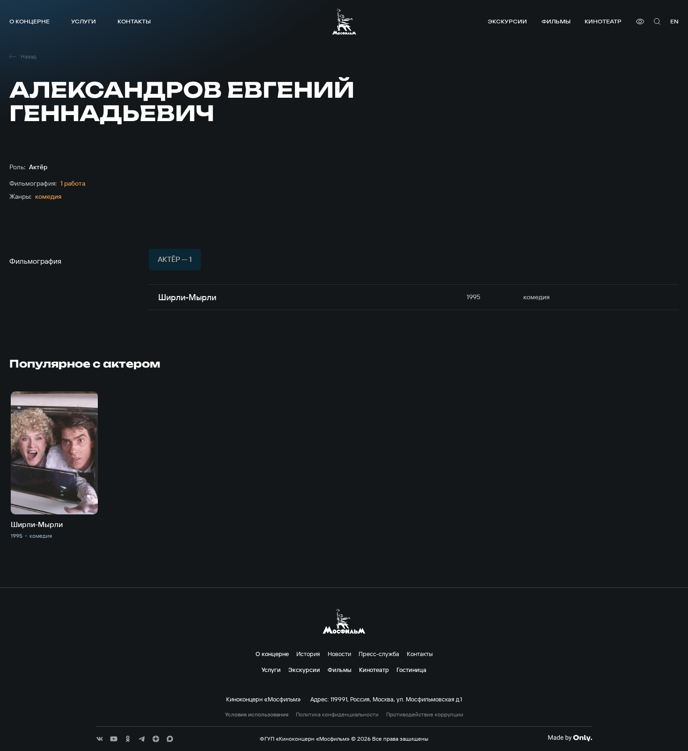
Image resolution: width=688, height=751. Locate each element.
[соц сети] (99, 739)
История (308, 653)
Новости (339, 653)
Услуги (83, 21)
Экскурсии (507, 21)
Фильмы (556, 21)
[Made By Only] (570, 738)
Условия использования (256, 714)
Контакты (134, 21)
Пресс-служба (379, 653)
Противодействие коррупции (424, 714)
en (674, 21)
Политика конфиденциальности (337, 714)
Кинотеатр (603, 21)
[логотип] (344, 21)
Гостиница (411, 669)
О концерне (29, 21)
